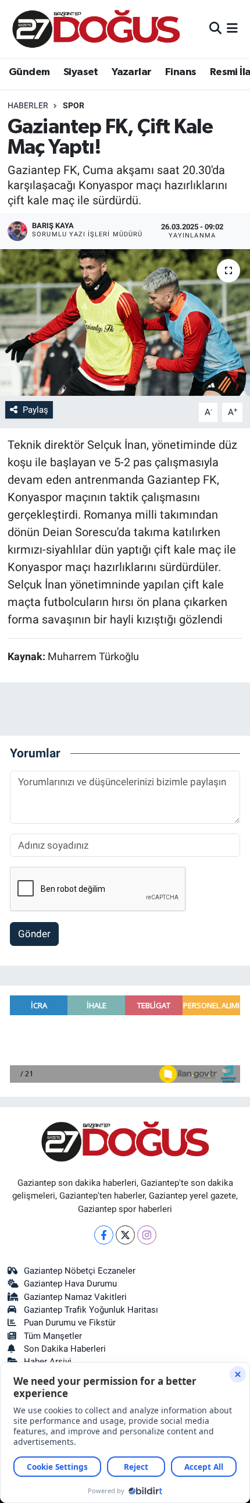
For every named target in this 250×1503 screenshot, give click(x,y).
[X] (125, 1235)
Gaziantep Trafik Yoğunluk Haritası (91, 1310)
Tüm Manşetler (53, 1336)
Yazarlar (131, 72)
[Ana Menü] (232, 28)
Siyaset (80, 72)
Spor (73, 105)
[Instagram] (146, 1235)
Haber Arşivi (48, 1361)
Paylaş (35, 410)
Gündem (29, 72)
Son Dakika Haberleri (65, 1349)
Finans (180, 72)
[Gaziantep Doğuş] (96, 28)
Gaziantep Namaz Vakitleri (75, 1297)
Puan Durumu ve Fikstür (70, 1322)
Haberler (28, 105)
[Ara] (215, 28)
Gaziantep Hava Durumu (70, 1283)
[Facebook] (103, 1235)
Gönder (34, 934)
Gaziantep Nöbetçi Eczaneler (79, 1271)
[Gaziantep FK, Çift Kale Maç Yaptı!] (125, 322)
